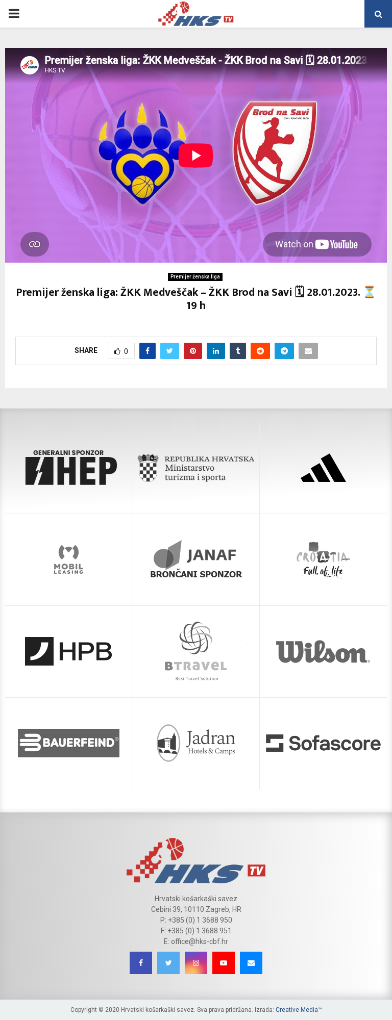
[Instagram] (196, 963)
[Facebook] (141, 963)
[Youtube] (223, 963)
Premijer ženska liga (195, 276)
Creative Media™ (299, 1009)
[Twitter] (168, 963)
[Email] (251, 963)
